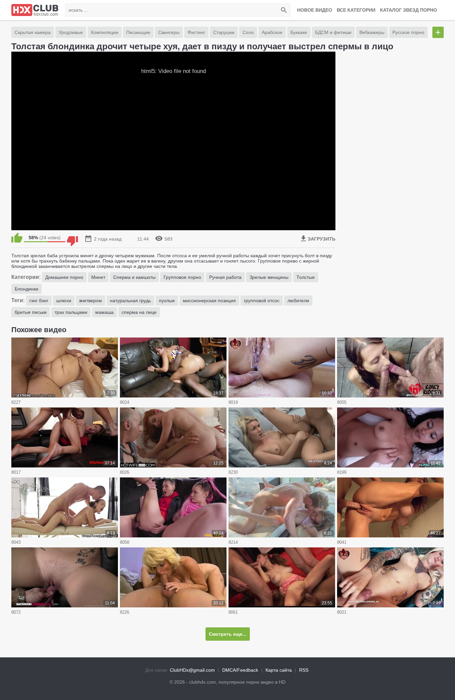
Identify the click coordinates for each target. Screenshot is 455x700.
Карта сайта (278, 670)
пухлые (167, 300)
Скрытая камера (33, 32)
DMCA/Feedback (240, 670)
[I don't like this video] (72, 238)
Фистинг (196, 32)
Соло (248, 32)
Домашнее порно (64, 277)
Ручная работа (225, 277)
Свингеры (169, 32)
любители (298, 300)
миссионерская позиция (209, 300)
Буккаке (298, 32)
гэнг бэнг (38, 300)
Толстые (305, 277)
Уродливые (71, 32)
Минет (98, 277)
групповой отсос (261, 300)
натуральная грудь (130, 300)
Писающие (138, 32)
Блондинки (26, 289)
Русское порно (408, 32)
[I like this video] (16, 238)
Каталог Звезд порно (408, 10)
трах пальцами (71, 312)
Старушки (223, 32)
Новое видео (314, 10)
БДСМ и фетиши (333, 32)
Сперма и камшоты (134, 277)
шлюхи (63, 300)
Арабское (272, 32)
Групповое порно (182, 277)
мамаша (104, 312)
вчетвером (90, 300)
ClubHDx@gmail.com (192, 670)
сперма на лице (139, 312)
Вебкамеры (371, 32)
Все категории (356, 10)
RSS (303, 670)
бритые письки (31, 312)
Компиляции (104, 32)
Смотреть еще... (227, 634)
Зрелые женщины (268, 277)
